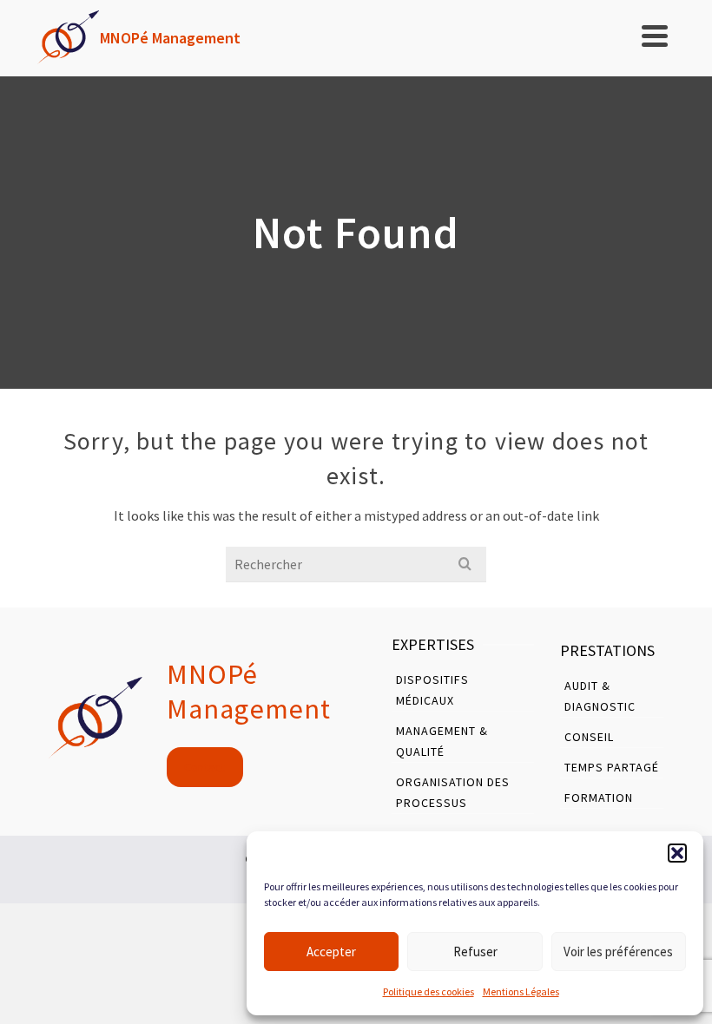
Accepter (331, 951)
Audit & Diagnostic (600, 696)
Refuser (475, 951)
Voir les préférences (618, 951)
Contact (204, 767)
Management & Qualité (442, 741)
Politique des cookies (428, 991)
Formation (598, 797)
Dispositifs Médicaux (432, 690)
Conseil (589, 737)
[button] (677, 853)
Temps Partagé (611, 767)
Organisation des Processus (453, 792)
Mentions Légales (521, 991)
